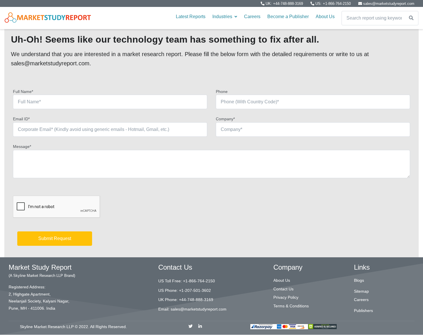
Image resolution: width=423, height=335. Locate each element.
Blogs (359, 280)
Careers (252, 16)
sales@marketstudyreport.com (388, 3)
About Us (325, 16)
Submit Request (54, 238)
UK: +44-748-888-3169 (284, 3)
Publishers (363, 310)
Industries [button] (222, 16)
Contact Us (283, 289)
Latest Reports (190, 16)
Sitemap (361, 291)
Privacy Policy (285, 297)
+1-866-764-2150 (199, 281)
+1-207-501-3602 (195, 290)
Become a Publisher (288, 16)
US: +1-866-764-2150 (333, 3)
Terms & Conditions (291, 306)
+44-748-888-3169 (196, 299)
